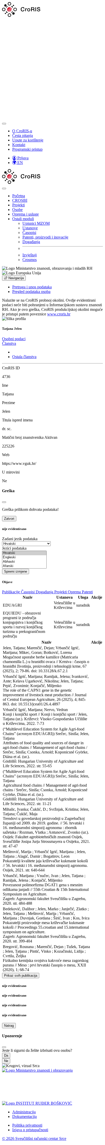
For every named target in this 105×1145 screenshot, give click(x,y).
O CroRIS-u (22, 131)
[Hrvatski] (24, 553)
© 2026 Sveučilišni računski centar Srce (34, 1138)
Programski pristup (27, 149)
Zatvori (9, 519)
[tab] (13, 339)
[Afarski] (24, 566)
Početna (18, 196)
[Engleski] (24, 557)
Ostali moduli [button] (23, 219)
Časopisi (29, 232)
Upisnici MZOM (36, 223)
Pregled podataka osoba (31, 291)
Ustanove (30, 228)
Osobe (17, 209)
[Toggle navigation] (4, 123)
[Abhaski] (24, 562)
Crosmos (29, 259)
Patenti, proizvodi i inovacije (45, 237)
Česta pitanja (22, 135)
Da (6, 1055)
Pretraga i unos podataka (32, 287)
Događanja (31, 242)
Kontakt (18, 145)
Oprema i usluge (25, 214)
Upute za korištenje (27, 140)
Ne (6, 1061)
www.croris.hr (58, 314)
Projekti (18, 205)
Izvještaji (29, 255)
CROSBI (19, 200)
